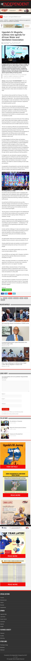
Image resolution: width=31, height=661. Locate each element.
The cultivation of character (16, 421)
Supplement (3, 607)
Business (2, 647)
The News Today (4, 645)
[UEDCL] (12, 544)
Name (3, 393)
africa (10, 298)
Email (3, 398)
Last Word (2, 616)
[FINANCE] (12, 573)
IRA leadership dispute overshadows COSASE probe (15, 323)
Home (1, 20)
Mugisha (16, 298)
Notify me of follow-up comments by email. (13, 411)
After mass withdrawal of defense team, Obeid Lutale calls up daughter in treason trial (14, 363)
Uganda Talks (3, 614)
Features (2, 633)
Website (4, 403)
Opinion (2, 624)
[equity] (15, 514)
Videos (2, 602)
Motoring (2, 638)
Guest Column (3, 619)
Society (2, 635)
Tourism (2, 597)
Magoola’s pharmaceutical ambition (18, 427)
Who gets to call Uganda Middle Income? (12, 16)
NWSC (21, 298)
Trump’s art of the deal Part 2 (16, 434)
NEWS (8, 43)
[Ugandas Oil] (12, 455)
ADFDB (5, 298)
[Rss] (14, 657)
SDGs (26, 298)
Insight (1, 626)
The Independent (7, 42)
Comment (4, 379)
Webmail (2, 649)
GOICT (25, 655)
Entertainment (3, 600)
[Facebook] (15, 657)
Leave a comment (16, 43)
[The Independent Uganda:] (15, 4)
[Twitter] (17, 657)
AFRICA (6, 20)
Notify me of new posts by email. (10, 413)
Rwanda (2, 605)
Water (3, 299)
